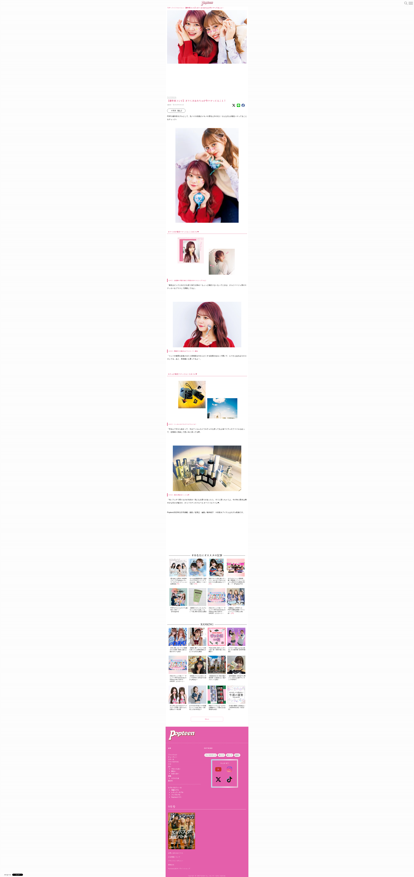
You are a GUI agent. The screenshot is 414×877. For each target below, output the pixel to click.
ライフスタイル (177, 8)
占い (169, 766)
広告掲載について (174, 857)
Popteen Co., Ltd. (206, 876)
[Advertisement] (207, 79)
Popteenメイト (176, 797)
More (207, 719)
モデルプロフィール (175, 787)
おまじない (175, 773)
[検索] (406, 3)
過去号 (170, 780)
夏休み (237, 755)
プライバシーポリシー (175, 861)
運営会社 (171, 865)
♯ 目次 (177, 110)
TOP (168, 8)
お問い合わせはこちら (175, 853)
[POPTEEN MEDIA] (207, 3)
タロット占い (175, 769)
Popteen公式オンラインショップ (179, 868)
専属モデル (175, 790)
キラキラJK (175, 778)
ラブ (169, 764)
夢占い (173, 771)
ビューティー (172, 757)
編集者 (169, 105)
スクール (171, 759)
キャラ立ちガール (210, 755)
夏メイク (221, 755)
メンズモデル (175, 794)
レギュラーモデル (177, 792)
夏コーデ (229, 755)
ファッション (172, 754)
